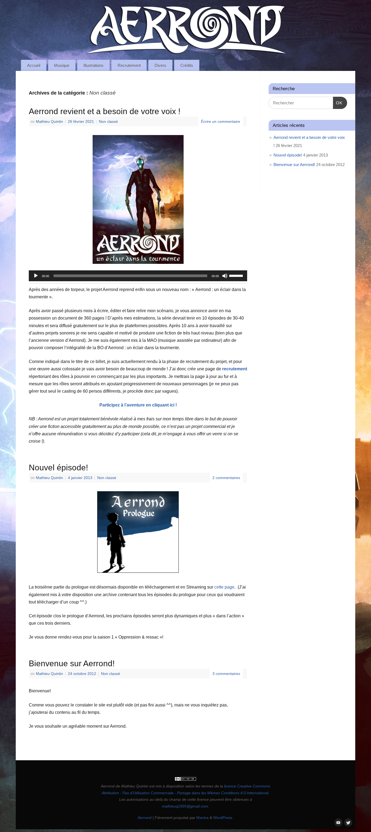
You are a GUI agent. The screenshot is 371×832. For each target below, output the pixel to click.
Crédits (186, 65)
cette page (224, 587)
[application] (138, 275)
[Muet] (225, 276)
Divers (160, 65)
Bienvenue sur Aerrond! (72, 663)
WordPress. (223, 817)
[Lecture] (36, 276)
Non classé (108, 121)
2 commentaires (226, 478)
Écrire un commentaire (220, 121)
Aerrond (145, 817)
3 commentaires (226, 673)
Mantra (202, 817)
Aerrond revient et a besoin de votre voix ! (104, 111)
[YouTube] (337, 821)
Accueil (33, 65)
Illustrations (93, 65)
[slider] (236, 275)
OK (338, 102)
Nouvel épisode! (58, 467)
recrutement (234, 369)
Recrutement (129, 65)
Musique (61, 65)
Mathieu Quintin (49, 121)
